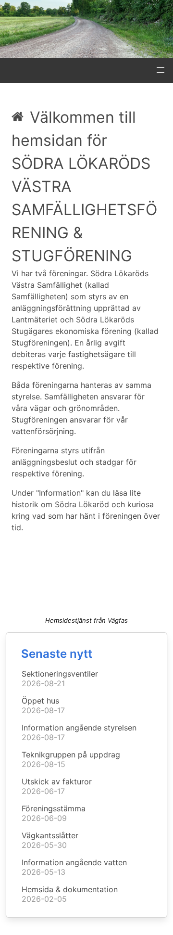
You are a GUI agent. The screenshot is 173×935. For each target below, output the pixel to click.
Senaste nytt (56, 654)
